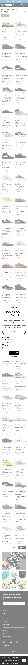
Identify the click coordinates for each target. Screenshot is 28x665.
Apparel (7, 348)
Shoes (6, 345)
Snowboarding (9, 342)
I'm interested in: (6, 337)
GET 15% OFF (14, 352)
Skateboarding (9, 339)
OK (24, 660)
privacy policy (14, 663)
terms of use (5, 663)
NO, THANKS (14, 356)
